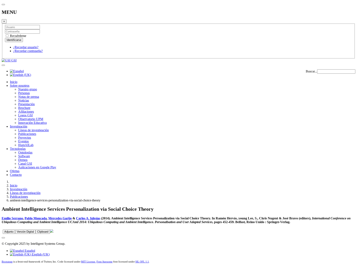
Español (29, 250)
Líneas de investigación (33, 130)
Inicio (13, 82)
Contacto (16, 174)
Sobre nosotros (19, 85)
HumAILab (25, 145)
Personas (24, 93)
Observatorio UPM (30, 119)
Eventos (23, 141)
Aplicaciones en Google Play (37, 167)
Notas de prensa (28, 96)
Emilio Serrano (12, 218)
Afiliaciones (26, 111)
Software (24, 156)
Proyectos (24, 137)
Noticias (23, 100)
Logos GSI (25, 115)
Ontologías (25, 152)
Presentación (26, 104)
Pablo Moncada (36, 218)
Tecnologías (18, 148)
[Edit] (51, 231)
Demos (22, 160)
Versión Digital (25, 231)
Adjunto (8, 231)
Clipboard (42, 231)
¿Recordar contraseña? (28, 51)
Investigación (18, 126)
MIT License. (88, 261)
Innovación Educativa (32, 122)
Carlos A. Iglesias (88, 218)
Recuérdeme (17, 36)
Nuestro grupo (27, 89)
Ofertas (14, 171)
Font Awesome (104, 261)
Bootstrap (7, 261)
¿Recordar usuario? (25, 47)
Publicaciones (27, 134)
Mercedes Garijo (60, 218)
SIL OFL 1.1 (142, 261)
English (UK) (40, 254)
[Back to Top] (3, 237)
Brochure (24, 108)
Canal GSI (25, 163)
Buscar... (311, 71)
